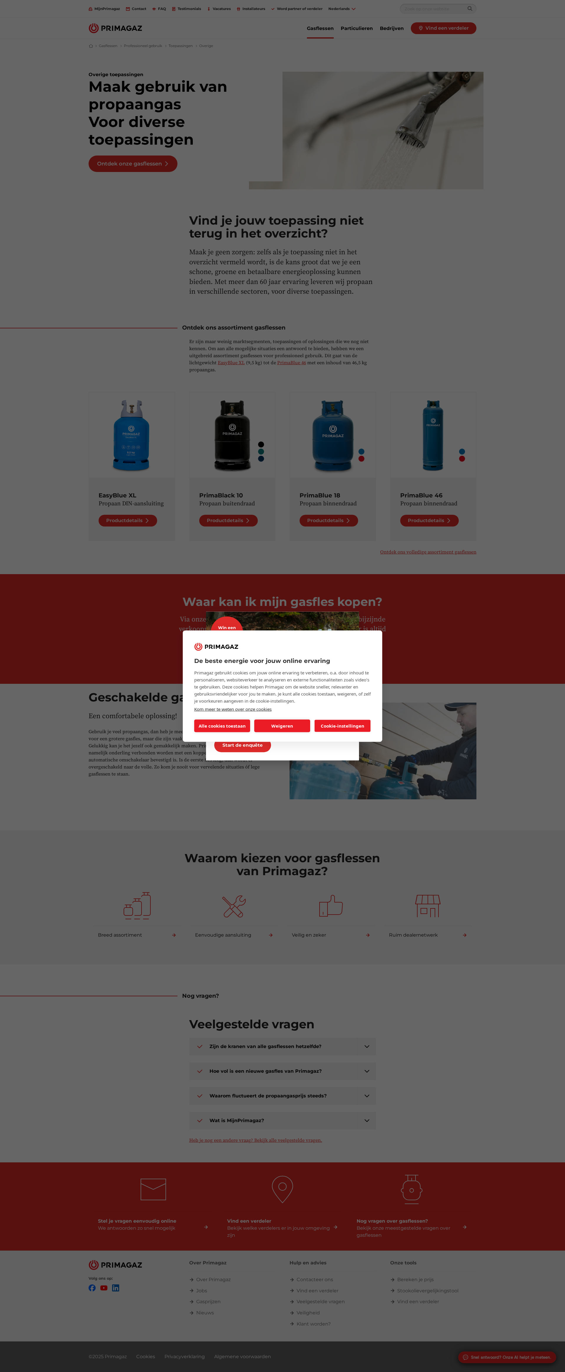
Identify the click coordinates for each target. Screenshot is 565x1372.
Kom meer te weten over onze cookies (233, 709)
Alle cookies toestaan (222, 726)
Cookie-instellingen (342, 726)
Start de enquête (242, 745)
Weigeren (282, 726)
